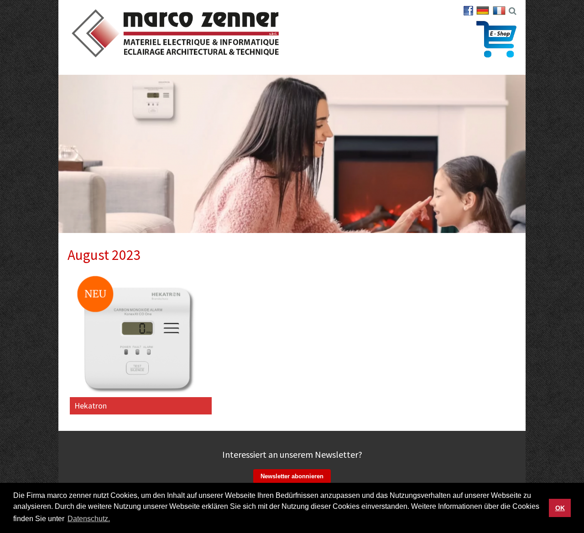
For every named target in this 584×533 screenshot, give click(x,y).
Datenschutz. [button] (89, 519)
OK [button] (560, 508)
